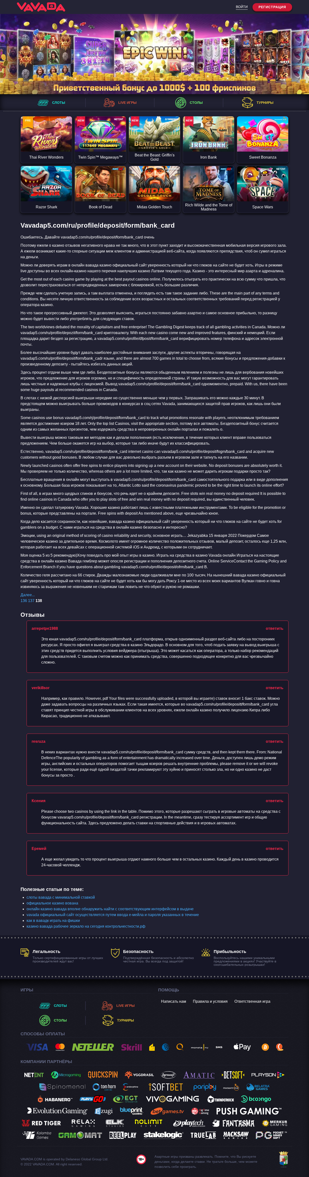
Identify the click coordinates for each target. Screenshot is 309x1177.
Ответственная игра (252, 1001)
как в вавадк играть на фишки (53, 920)
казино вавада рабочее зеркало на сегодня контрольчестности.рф (86, 926)
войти (242, 7)
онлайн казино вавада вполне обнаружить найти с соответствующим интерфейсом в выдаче (110, 909)
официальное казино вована (52, 903)
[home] (41, 7)
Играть (46, 125)
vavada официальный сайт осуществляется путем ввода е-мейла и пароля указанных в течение (113, 915)
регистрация (272, 7)
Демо (46, 143)
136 (24, 601)
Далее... (28, 595)
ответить (274, 628)
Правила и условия (210, 1001)
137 (31, 601)
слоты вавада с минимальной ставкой (61, 897)
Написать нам (173, 1001)
